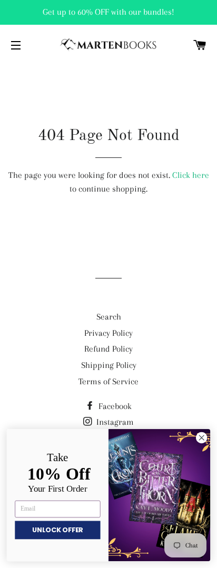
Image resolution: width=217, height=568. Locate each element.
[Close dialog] (201, 438)
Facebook (114, 406)
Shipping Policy (108, 365)
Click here (190, 175)
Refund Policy (108, 349)
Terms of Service (108, 381)
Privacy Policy (108, 333)
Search (108, 317)
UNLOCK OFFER (57, 530)
